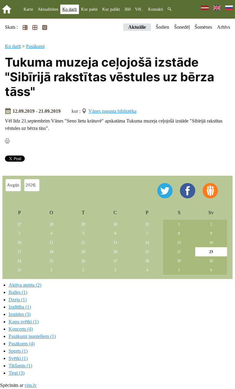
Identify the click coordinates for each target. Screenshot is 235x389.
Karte (28, 9)
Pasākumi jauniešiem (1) (32, 336)
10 (19, 242)
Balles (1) (18, 292)
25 (51, 261)
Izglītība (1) (20, 307)
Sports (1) (18, 351)
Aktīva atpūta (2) (25, 285)
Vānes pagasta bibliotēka (112, 111)
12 (83, 242)
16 (211, 242)
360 (127, 9)
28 (51, 224)
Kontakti (155, 9)
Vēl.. (139, 9)
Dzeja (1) (18, 299)
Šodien (162, 27)
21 (147, 252)
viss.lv (30, 385)
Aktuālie (137, 27)
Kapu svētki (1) (24, 321)
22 (179, 252)
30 (115, 224)
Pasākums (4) (22, 343)
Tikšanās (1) (20, 365)
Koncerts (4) (21, 329)
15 (179, 242)
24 (19, 261)
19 (83, 252)
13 (115, 242)
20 (115, 252)
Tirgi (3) (16, 373)
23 (211, 252)
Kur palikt (111, 9)
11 (51, 242)
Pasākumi (35, 46)
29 (83, 224)
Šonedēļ (182, 27)
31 (147, 224)
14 (147, 242)
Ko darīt (69, 9)
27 (19, 224)
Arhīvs (223, 27)
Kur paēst (89, 9)
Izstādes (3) (20, 314)
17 (19, 252)
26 (83, 261)
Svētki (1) (18, 358)
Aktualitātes (48, 9)
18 (51, 252)
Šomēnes (203, 27)
